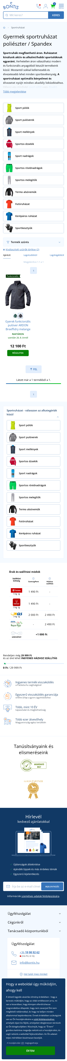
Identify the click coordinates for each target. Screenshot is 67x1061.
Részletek (18, 352)
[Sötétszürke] (20, 316)
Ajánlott (7, 255)
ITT (22, 1043)
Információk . (33, 896)
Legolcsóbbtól (30, 255)
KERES (56, 15)
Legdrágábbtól (57, 255)
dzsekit (53, 87)
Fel (34, 369)
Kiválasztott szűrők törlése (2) (22, 249)
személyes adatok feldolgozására (40, 896)
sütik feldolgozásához (44, 1019)
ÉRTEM (30, 1050)
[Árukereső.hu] (33, 765)
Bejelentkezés (52, 886)
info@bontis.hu (30, 963)
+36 (30, 952)
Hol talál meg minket (35, 974)
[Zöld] (15, 316)
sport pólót (35, 87)
